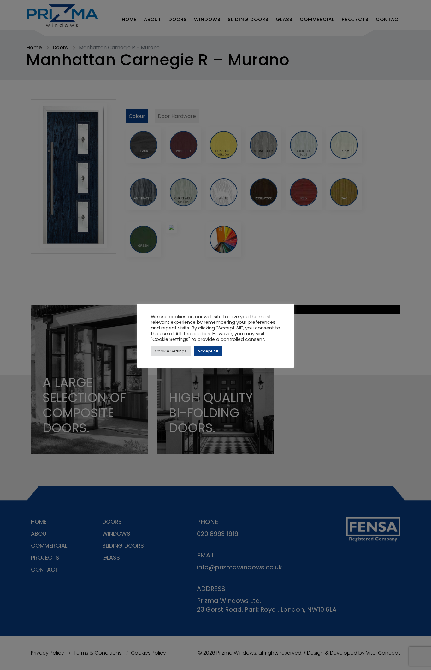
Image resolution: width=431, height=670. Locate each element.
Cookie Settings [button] (171, 351)
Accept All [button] (208, 351)
